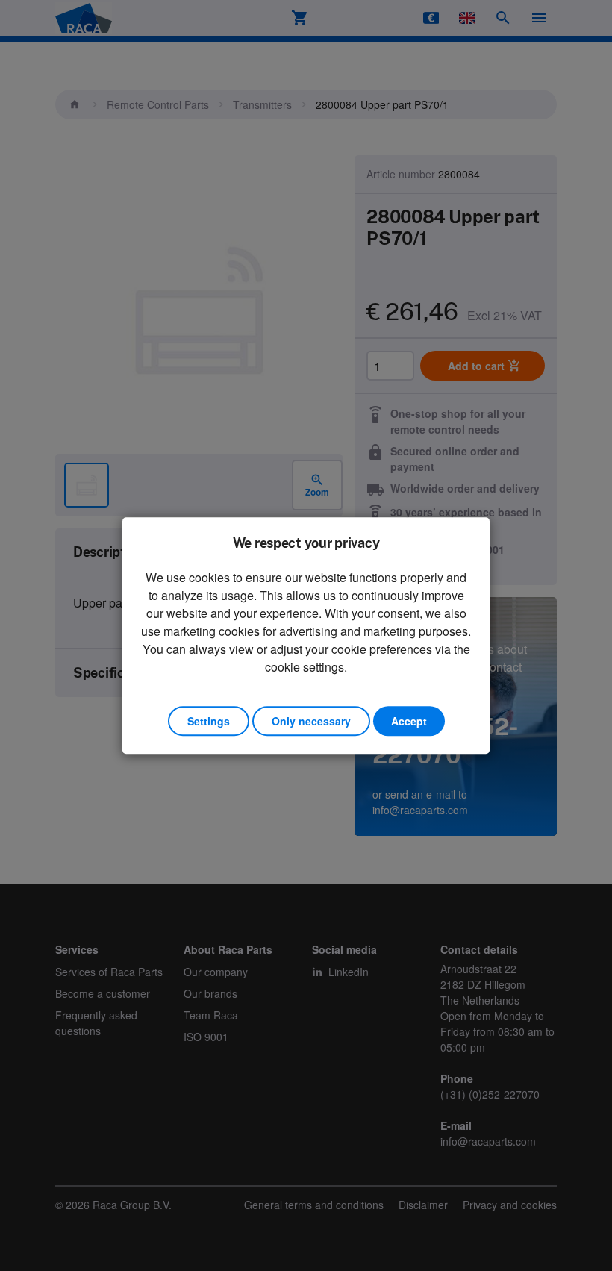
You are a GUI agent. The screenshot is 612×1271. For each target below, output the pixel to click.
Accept (409, 720)
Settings (208, 720)
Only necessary (311, 720)
